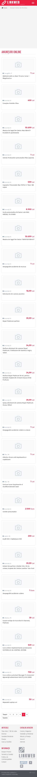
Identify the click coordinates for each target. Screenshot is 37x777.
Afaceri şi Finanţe (25, 736)
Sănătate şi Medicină (26, 734)
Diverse (4, 734)
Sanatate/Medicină (7, 736)
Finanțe (4, 739)
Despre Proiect (6, 752)
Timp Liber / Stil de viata (9, 731)
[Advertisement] (18, 28)
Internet (22, 742)
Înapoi (5, 714)
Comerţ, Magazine (25, 731)
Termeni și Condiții (7, 754)
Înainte (5, 718)
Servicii (22, 739)
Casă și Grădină (6, 742)
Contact (4, 762)
